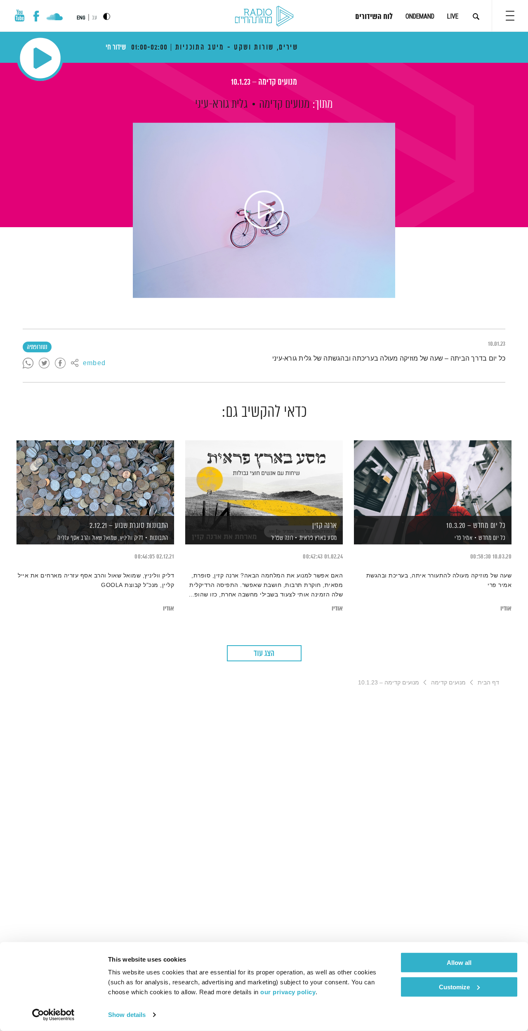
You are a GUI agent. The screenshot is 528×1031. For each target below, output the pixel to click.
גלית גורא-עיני (221, 104)
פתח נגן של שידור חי (40, 58)
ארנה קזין (324, 526)
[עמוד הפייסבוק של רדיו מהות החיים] (36, 16)
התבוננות (159, 538)
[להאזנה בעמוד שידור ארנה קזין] (264, 478)
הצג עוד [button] (264, 653)
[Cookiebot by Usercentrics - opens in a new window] (53, 1015)
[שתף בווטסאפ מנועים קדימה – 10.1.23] (28, 363)
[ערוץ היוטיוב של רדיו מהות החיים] (20, 15)
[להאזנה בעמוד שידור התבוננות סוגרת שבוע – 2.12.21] (95, 478)
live (452, 16)
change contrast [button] (106, 16)
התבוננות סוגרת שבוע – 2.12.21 (129, 526)
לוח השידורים (374, 17)
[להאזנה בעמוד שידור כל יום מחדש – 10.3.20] (433, 478)
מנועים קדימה (284, 104)
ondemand (419, 16)
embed (94, 363)
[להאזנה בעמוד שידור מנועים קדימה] (264, 210)
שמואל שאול (103, 538)
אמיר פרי (463, 538)
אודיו (506, 609)
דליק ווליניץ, (130, 538)
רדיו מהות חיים (264, 16)
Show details (127, 1014)
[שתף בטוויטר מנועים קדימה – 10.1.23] (44, 363)
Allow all (459, 962)
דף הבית (488, 682)
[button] (510, 16)
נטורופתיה (37, 347)
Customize (454, 986)
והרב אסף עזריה (73, 538)
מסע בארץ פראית (318, 538)
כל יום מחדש (492, 538)
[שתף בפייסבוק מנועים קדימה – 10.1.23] (60, 363)
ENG (81, 18)
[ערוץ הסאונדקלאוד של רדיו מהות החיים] (55, 17)
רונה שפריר (281, 538)
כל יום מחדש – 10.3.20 (476, 526)
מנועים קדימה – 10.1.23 (264, 82)
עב (94, 18)
